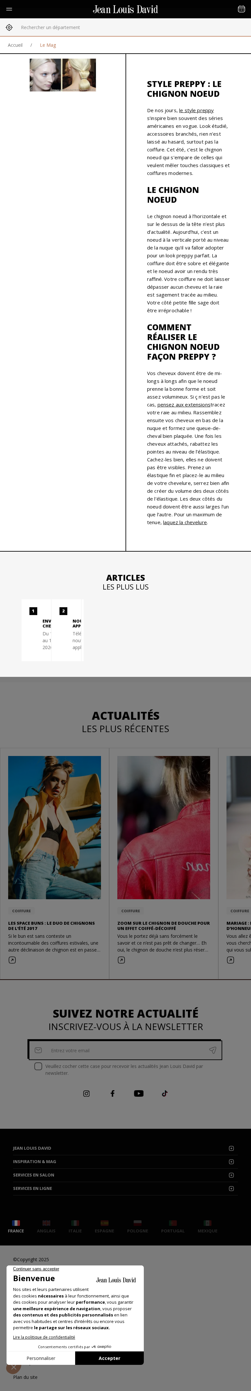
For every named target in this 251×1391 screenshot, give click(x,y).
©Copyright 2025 (31, 1259)
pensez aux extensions (184, 404)
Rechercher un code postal (49, 27)
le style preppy (196, 110)
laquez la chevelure (185, 522)
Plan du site (25, 1377)
